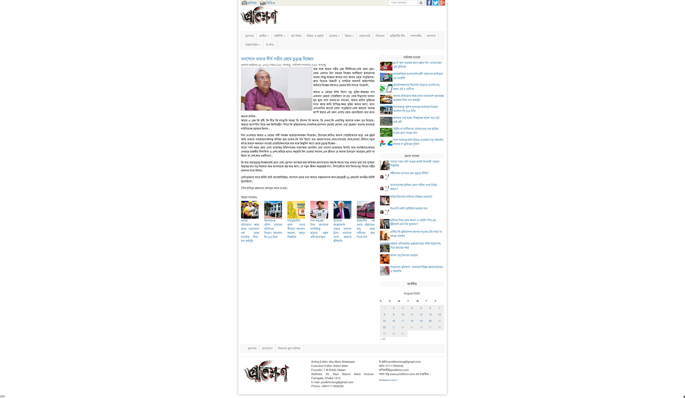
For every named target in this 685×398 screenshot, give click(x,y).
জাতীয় (263, 36)
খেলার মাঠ (364, 36)
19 (421, 320)
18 (411, 320)
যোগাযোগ (267, 348)
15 (384, 320)
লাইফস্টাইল (252, 45)
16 (393, 320)
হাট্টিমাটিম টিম (397, 36)
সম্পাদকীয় (415, 36)
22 (384, 327)
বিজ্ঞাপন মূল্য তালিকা (289, 348)
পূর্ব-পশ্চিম (296, 36)
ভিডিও (270, 3)
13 (430, 314)
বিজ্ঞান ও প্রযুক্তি (315, 36)
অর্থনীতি (278, 36)
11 (411, 314)
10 (402, 314)
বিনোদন (380, 36)
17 (402, 320)
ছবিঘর (252, 3)
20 (430, 320)
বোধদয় (333, 36)
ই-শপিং (270, 45)
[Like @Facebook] (429, 3)
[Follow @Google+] (442, 3)
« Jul (382, 338)
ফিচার (348, 36)
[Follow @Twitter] (436, 3)
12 (421, 314)
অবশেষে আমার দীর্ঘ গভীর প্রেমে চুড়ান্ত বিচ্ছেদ (277, 59)
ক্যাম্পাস (431, 36)
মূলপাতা (249, 36)
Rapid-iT (394, 380)
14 (439, 314)
